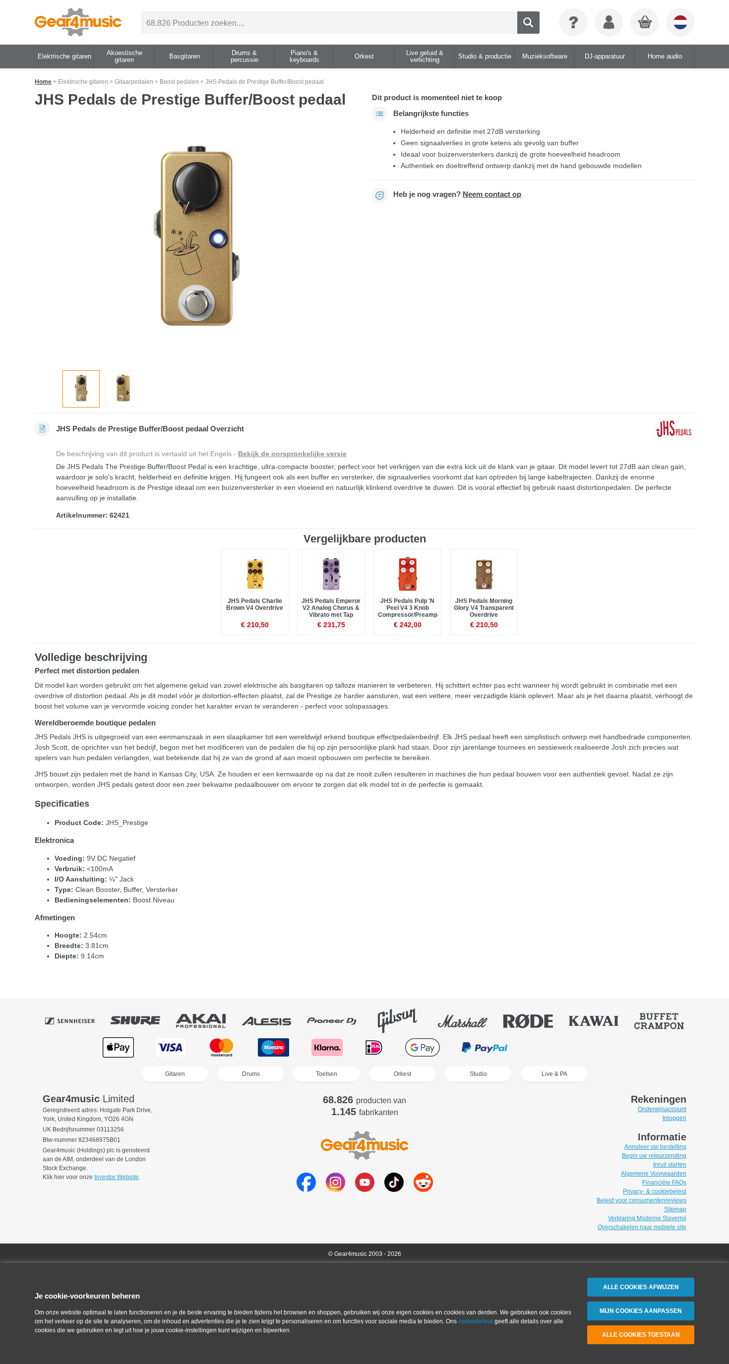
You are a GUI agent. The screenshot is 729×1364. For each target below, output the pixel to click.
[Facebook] (306, 1189)
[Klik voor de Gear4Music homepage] (78, 22)
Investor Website (116, 1177)
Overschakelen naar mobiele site (642, 1227)
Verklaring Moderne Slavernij (647, 1218)
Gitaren (175, 1073)
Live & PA (554, 1073)
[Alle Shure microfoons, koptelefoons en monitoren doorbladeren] (142, 1021)
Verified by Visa (609, 1047)
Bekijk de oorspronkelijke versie (292, 454)
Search (528, 22)
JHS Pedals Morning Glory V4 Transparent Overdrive (484, 607)
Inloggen (674, 1118)
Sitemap (675, 1209)
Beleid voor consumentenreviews (641, 1200)
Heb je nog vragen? (457, 194)
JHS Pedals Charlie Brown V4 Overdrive (254, 604)
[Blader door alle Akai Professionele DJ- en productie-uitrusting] (208, 1021)
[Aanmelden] (609, 22)
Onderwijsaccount (662, 1109)
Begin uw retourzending (654, 1155)
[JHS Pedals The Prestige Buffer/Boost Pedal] (196, 242)
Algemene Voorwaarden (653, 1173)
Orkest (402, 1073)
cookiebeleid (475, 1321)
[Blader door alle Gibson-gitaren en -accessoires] (404, 1021)
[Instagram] (335, 1189)
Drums (251, 1073)
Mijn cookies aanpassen (641, 1310)
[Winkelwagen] (645, 23)
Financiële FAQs (664, 1182)
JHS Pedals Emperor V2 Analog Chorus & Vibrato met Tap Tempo (331, 611)
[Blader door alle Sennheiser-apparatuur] (77, 1021)
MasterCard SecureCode (549, 1047)
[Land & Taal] (680, 22)
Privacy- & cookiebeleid (654, 1191)
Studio (478, 1073)
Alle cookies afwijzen (641, 1287)
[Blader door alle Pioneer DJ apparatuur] (338, 1021)
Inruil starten (669, 1164)
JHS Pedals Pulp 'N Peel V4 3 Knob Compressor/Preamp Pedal (407, 611)
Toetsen (326, 1073)
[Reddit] (423, 1189)
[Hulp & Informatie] (573, 22)
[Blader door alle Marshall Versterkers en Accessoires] (469, 1021)
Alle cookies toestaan (641, 1334)
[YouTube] (364, 1189)
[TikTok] (394, 1189)
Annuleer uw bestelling (655, 1146)
